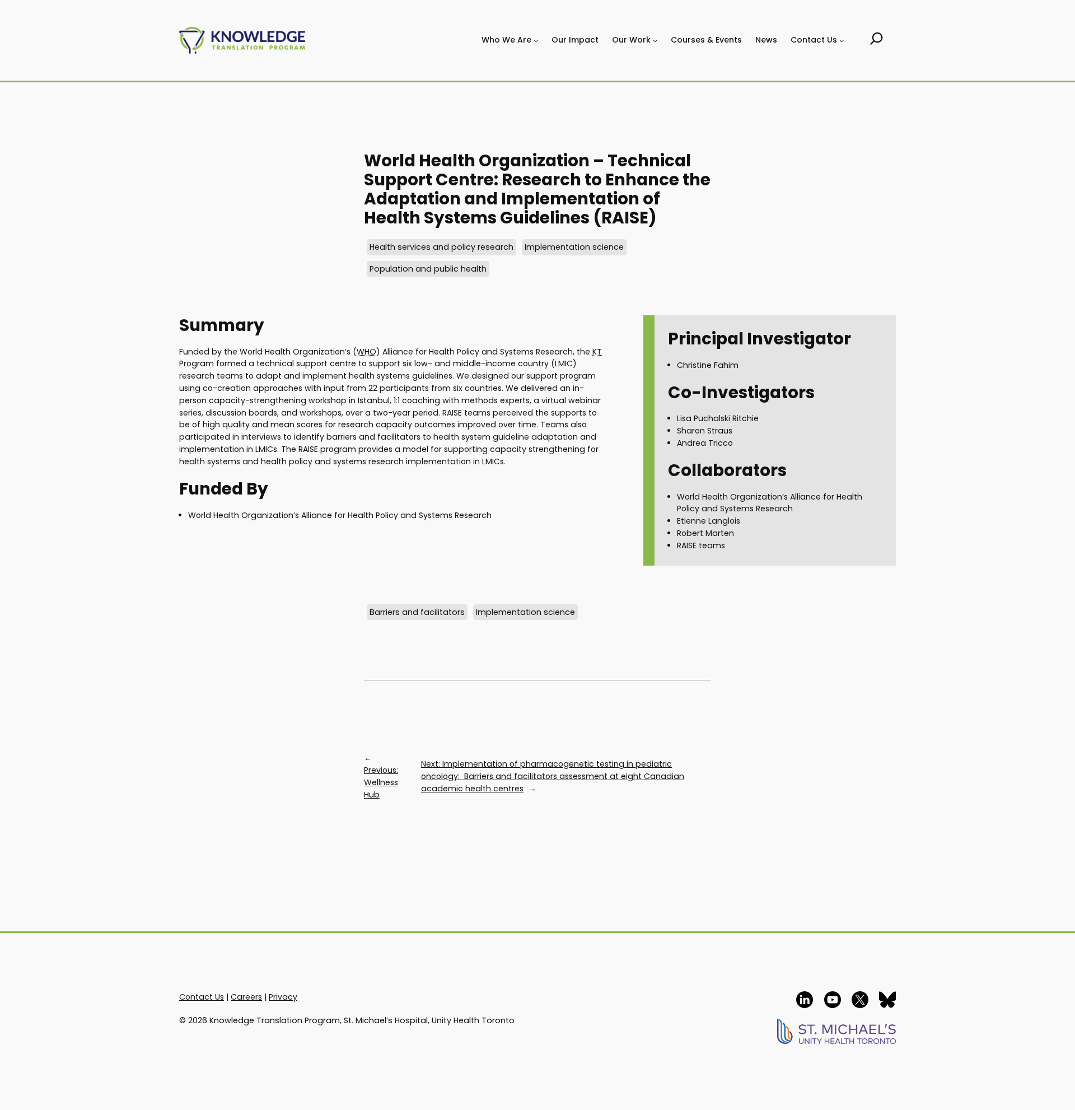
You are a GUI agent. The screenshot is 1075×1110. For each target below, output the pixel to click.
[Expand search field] (876, 40)
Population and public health (428, 268)
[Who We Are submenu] (536, 40)
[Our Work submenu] (655, 40)
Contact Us (201, 996)
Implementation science (574, 247)
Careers (246, 996)
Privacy (283, 996)
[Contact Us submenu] (841, 40)
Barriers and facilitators (417, 612)
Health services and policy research (441, 247)
